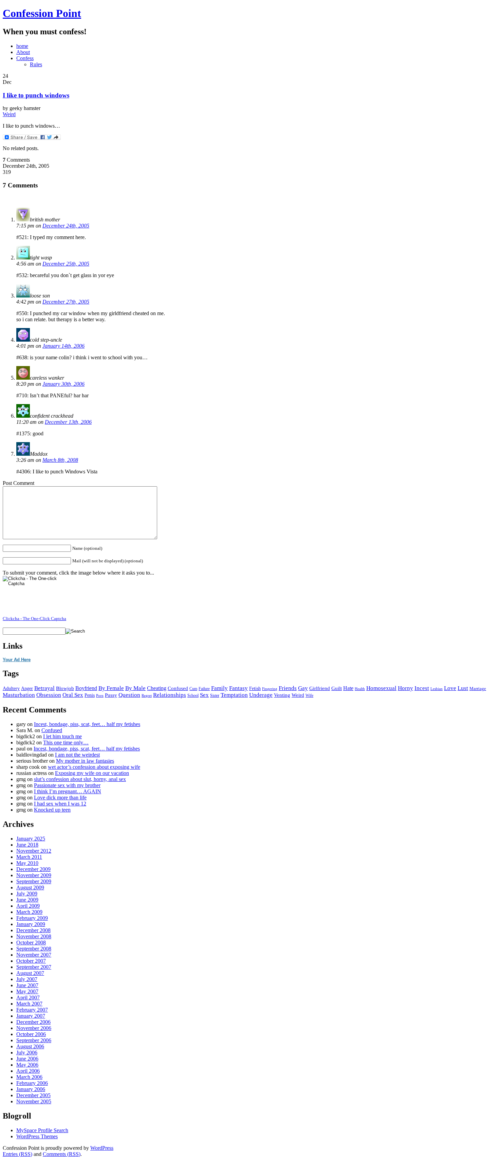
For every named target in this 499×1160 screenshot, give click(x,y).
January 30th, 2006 (63, 384)
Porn (100, 695)
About (23, 52)
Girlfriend (319, 688)
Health (360, 689)
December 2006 (33, 1022)
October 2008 (31, 942)
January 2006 (30, 1089)
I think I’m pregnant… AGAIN (67, 791)
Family (219, 688)
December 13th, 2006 (68, 422)
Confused (178, 688)
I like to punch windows (36, 95)
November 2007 (33, 955)
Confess (25, 58)
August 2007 (30, 973)
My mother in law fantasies (85, 761)
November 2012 (33, 851)
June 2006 (27, 1059)
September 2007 (33, 967)
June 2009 (27, 900)
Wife (309, 695)
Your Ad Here (17, 659)
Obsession (48, 695)
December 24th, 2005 (65, 226)
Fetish (255, 688)
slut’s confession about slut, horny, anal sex (80, 779)
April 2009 (28, 906)
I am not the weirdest (77, 755)
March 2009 (29, 912)
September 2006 (33, 1040)
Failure (204, 688)
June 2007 (27, 985)
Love (450, 688)
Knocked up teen (52, 810)
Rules (36, 64)
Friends (288, 688)
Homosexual (381, 688)
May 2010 (27, 863)
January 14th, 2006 (63, 346)
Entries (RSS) (17, 1154)
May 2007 (27, 991)
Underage (261, 695)
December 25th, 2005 (65, 264)
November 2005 (33, 1101)
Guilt (336, 688)
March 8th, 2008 (60, 460)
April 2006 (28, 1071)
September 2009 (33, 881)
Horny (405, 688)
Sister (214, 695)
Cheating (156, 688)
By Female (111, 688)
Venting (282, 695)
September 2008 (33, 948)
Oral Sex (72, 695)
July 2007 (26, 979)
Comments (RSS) (61, 1154)
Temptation (234, 695)
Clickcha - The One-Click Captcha (34, 618)
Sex (204, 695)
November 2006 (33, 1028)
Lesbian (436, 689)
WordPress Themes (37, 1136)
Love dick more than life (60, 797)
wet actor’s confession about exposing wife (94, 767)
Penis (90, 695)
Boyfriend (86, 688)
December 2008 (33, 930)
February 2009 (32, 918)
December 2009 (33, 869)
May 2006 (27, 1065)
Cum (193, 688)
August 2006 (30, 1046)
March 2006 (29, 1077)
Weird (9, 114)
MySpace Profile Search (42, 1130)
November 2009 (33, 875)
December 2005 (33, 1095)
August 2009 (30, 887)
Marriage (477, 688)
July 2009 (26, 893)
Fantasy (238, 688)
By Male (135, 688)
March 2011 (29, 857)
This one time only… (66, 742)
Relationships (169, 695)
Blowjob (65, 688)
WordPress (101, 1148)
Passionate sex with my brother (67, 785)
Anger (27, 688)
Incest (421, 688)
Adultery (11, 688)
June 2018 (27, 845)
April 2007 (28, 997)
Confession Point (42, 13)
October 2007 (31, 961)
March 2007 (29, 1004)
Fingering (269, 689)
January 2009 (30, 924)
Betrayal (44, 688)
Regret (147, 695)
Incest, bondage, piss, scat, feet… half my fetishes (87, 724)
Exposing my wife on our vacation (92, 773)
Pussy (111, 695)
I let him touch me (62, 736)
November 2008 (33, 936)
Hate (348, 688)
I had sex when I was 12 (60, 803)
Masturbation (19, 695)
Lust (463, 688)
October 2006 (31, 1034)
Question (129, 695)
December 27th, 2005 (65, 302)
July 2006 (26, 1052)
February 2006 (32, 1083)
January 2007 (30, 1016)
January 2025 (30, 838)
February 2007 (32, 1010)
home (22, 46)
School (193, 695)
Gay (303, 688)
